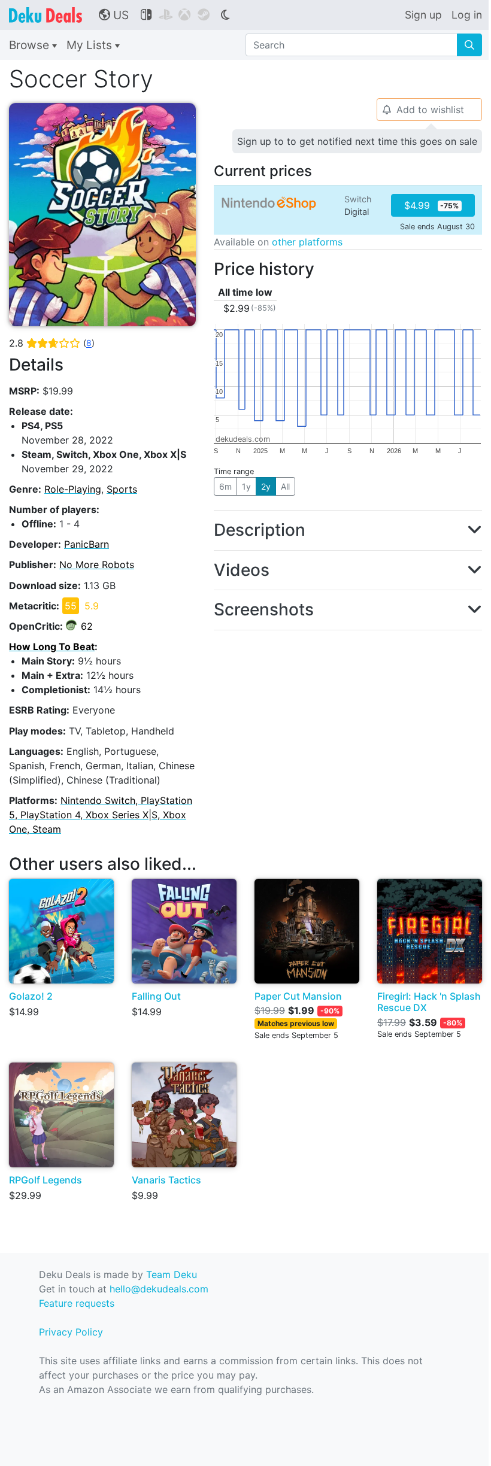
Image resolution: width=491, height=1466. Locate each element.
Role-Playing (72, 489)
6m (225, 486)
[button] (348, 530)
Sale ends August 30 (437, 226)
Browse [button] (30, 45)
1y (246, 486)
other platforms (307, 242)
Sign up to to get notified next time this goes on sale (357, 141)
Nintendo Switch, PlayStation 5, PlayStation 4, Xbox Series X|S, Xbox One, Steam (100, 814)
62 (87, 626)
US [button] (114, 15)
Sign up (423, 14)
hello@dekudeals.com (159, 1289)
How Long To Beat (52, 646)
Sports (122, 489)
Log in (466, 14)
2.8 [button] (52, 343)
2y (266, 486)
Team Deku (171, 1274)
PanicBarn (86, 544)
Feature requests (76, 1303)
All (285, 486)
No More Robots (96, 564)
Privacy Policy (71, 1332)
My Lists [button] (90, 45)
